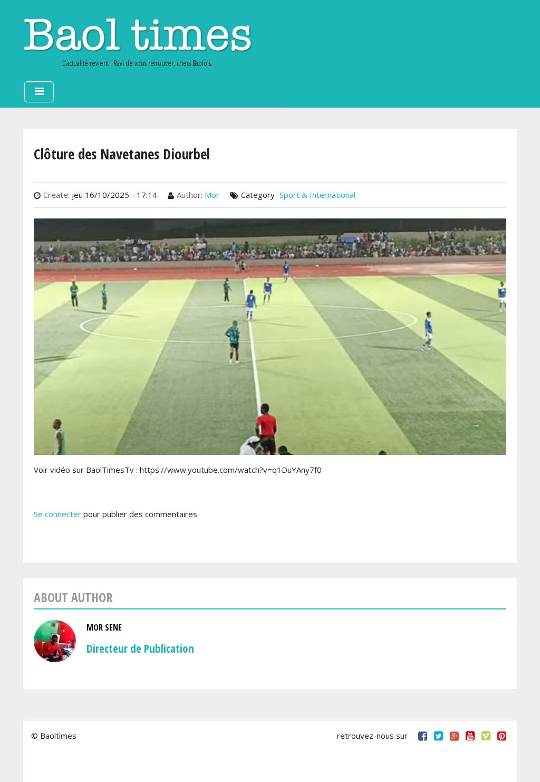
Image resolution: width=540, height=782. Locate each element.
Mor (212, 194)
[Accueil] (137, 34)
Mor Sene (104, 627)
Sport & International (317, 194)
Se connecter (57, 514)
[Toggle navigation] (39, 91)
